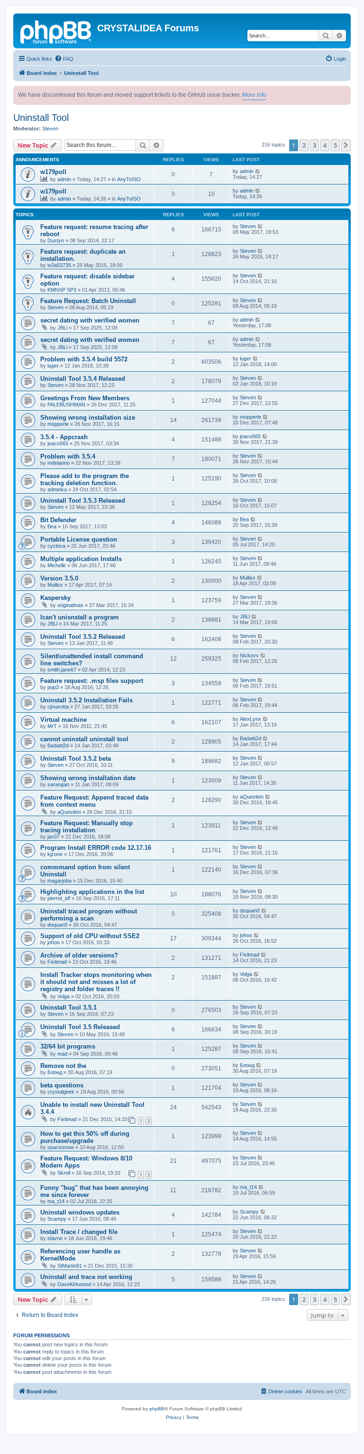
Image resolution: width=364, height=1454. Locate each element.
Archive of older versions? (79, 955)
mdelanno (58, 463)
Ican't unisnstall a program (79, 617)
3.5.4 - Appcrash (64, 437)
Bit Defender (58, 520)
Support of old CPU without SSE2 (89, 935)
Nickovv (249, 655)
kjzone (55, 854)
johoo (53, 942)
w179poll (53, 171)
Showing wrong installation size (87, 417)
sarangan (58, 784)
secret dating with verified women (89, 320)
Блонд (54, 1072)
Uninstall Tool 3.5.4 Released (82, 378)
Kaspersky (55, 597)
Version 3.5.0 (59, 578)
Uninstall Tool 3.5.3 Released (82, 500)
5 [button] (335, 145)
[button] (346, 145)
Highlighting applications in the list (92, 891)
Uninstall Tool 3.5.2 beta (75, 758)
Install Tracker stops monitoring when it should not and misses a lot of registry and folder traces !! (96, 982)
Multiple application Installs (81, 558)
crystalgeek (60, 1092)
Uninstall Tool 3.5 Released (80, 1027)
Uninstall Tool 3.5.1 (68, 1007)
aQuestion (69, 812)
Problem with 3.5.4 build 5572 (83, 359)
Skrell (63, 1173)
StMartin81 (69, 1266)
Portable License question (78, 539)
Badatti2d (58, 745)
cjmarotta (58, 706)
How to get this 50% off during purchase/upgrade (84, 1137)
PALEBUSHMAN (66, 404)
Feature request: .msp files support (91, 680)
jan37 (53, 836)
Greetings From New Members (84, 398)
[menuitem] (64, 58)
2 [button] (304, 145)
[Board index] (56, 31)
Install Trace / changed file (79, 1231)
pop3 (53, 687)
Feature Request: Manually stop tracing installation (86, 826)
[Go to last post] (258, 171)
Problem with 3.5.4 (67, 456)
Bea (51, 526)
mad (62, 1054)
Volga (63, 996)
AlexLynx (250, 719)
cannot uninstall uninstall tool (84, 739)
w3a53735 (59, 265)
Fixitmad (57, 962)
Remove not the (63, 1065)
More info (254, 95)
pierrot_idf (58, 898)
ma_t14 (55, 1201)
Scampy (56, 1219)
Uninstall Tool (41, 117)
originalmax (70, 605)
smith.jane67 (61, 669)
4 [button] (325, 145)
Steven (50, 128)
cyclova (56, 546)
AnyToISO (129, 179)
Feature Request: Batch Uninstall (88, 300)
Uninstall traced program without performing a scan (88, 915)
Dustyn (55, 240)
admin (64, 179)
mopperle (58, 424)
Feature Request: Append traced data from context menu (94, 801)
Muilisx (55, 585)
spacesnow (60, 1147)
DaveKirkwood (74, 1284)
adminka (57, 489)
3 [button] (314, 145)
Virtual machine (63, 719)
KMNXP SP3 (61, 290)
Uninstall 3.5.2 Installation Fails (86, 700)
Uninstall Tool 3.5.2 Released (82, 636)
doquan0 (57, 925)
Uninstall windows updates (79, 1212)
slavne (55, 1238)
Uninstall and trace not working (86, 1276)
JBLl (62, 328)
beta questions (61, 1085)
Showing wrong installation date (88, 778)
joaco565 (57, 443)
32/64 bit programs (67, 1046)
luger (53, 365)
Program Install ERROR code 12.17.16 (95, 847)
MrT (52, 726)
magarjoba (59, 880)
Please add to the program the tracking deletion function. (84, 479)
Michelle (56, 565)
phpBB (156, 1408)
